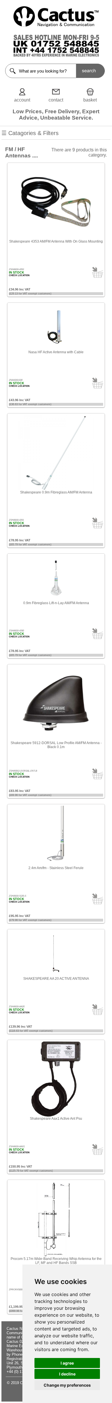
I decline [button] (67, 1373)
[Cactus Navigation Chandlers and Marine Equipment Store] (56, 25)
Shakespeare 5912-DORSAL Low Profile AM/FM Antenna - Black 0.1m (56, 745)
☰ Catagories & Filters (30, 133)
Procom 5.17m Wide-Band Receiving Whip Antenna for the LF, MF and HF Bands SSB (56, 1261)
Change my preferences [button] (67, 1385)
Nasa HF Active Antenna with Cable (56, 352)
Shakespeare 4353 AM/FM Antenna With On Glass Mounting (56, 241)
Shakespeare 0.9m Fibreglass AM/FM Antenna (56, 492)
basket (90, 99)
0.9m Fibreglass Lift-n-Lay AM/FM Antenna (56, 603)
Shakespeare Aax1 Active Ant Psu (56, 1119)
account (22, 99)
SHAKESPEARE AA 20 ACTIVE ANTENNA (56, 979)
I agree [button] (67, 1363)
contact (56, 99)
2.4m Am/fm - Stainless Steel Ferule (56, 868)
